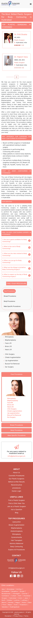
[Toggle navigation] (31, 4)
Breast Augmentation (16, 525)
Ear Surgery (9, 367)
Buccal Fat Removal (12, 364)
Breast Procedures (10, 296)
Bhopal (22, 591)
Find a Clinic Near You (16, 503)
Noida (24, 602)
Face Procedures (9, 291)
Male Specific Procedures (12, 306)
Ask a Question (16, 509)
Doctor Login (16, 491)
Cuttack (13, 596)
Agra (3, 589)
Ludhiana (24, 600)
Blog (16, 513)
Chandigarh (16, 593)
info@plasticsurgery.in (16, 456)
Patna (29, 602)
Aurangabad (5, 591)
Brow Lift (8, 346)
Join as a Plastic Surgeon (16, 506)
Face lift (8, 343)
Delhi (19, 596)
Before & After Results (16, 482)
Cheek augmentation (13, 357)
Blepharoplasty (10, 340)
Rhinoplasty (9, 337)
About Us (16, 472)
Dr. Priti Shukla (20, 34)
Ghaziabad (26, 596)
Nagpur (17, 602)
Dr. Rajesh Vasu (21, 57)
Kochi (3, 600)
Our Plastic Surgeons (16, 479)
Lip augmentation (11, 360)
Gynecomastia (16, 537)
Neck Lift (8, 349)
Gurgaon (4, 598)
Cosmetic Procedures (16, 476)
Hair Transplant (16, 540)
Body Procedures (9, 301)
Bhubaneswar (6, 593)
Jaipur (26, 598)
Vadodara (5, 607)
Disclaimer (8, 616)
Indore (20, 598)
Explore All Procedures (16, 550)
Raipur (10, 604)
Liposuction (16, 522)
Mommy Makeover (16, 543)
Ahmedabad (10, 589)
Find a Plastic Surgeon (16, 500)
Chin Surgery (9, 354)
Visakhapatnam (14, 607)
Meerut (4, 602)
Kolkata (9, 600)
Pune (4, 604)
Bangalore (14, 591)
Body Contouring (16, 546)
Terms (26, 616)
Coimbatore (5, 596)
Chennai (24, 593)
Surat (16, 604)
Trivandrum (23, 604)
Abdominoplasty (17, 531)
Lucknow (17, 600)
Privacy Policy (17, 616)
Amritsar (19, 589)
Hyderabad (19, 42)
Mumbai (10, 602)
